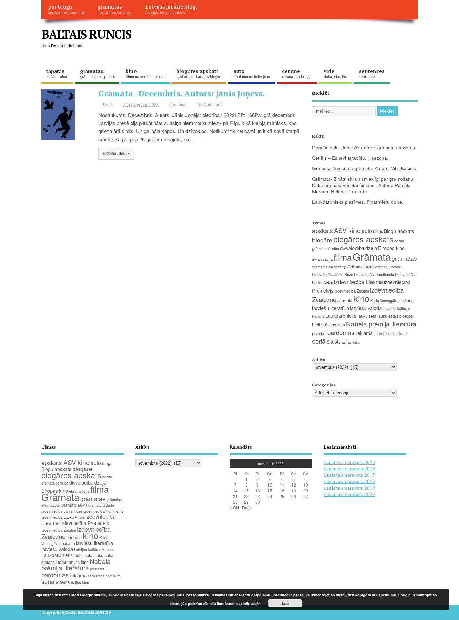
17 (269, 490)
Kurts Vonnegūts (383, 300)
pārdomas (340, 332)
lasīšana (406, 300)
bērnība (333, 248)
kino (145, 73)
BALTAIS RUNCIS (86, 34)
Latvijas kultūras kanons (94, 549)
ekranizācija (322, 259)
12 (293, 485)
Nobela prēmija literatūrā (381, 323)
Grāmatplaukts (361, 266)
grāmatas (115, 9)
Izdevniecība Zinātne (351, 291)
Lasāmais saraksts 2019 (349, 488)
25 (282, 496)
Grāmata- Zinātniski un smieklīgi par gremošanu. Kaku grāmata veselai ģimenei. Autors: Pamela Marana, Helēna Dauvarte (363, 185)
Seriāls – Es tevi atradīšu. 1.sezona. (350, 158)
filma (343, 257)
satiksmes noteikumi (390, 333)
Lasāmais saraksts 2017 (349, 475)
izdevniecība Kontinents (374, 274)
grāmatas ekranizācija (329, 266)
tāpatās (57, 73)
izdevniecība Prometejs (84, 522)
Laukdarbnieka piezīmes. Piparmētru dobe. (357, 202)
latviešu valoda (366, 307)
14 (235, 490)
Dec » (247, 507)
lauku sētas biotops (395, 316)
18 (282, 490)
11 (282, 485)
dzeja (371, 247)
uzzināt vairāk (248, 603)
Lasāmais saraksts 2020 (349, 494)
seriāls (321, 341)
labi (285, 603)
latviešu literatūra (330, 307)
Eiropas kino (391, 247)
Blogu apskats (399, 231)
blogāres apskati (198, 73)
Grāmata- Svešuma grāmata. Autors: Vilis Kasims (364, 168)
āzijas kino (351, 342)
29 (246, 502)
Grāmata (372, 256)
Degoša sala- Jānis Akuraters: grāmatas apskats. (364, 147)
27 (305, 496)
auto (251, 73)
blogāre (322, 240)
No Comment (209, 104)
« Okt (234, 507)
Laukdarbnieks (341, 315)
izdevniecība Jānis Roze (332, 274)
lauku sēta (367, 316)
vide (335, 73)
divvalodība (352, 247)
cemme (297, 73)
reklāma (364, 332)
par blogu (66, 9)
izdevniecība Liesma (358, 282)
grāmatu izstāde (388, 266)
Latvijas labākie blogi (171, 9)
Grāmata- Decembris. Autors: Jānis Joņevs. (181, 93)
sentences (372, 73)
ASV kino (347, 230)
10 (269, 485)
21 (235, 496)
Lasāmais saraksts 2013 (349, 462)
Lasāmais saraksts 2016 (349, 468)
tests (336, 341)
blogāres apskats (363, 239)
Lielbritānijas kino (328, 324)
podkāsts (319, 333)
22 (246, 496)
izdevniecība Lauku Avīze (62, 517)
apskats (322, 230)
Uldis (108, 104)
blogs (378, 231)
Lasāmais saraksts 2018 (349, 481)
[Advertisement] (289, 40)
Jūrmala (344, 300)
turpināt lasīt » (116, 153)
